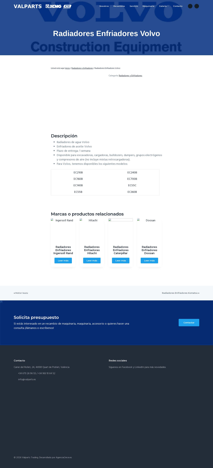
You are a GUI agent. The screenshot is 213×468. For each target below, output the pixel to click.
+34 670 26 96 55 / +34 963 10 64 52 (36, 373)
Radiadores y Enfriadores (82, 68)
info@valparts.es (27, 380)
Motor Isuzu (21, 293)
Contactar (188, 322)
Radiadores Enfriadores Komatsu (180, 293)
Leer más (63, 260)
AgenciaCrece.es (64, 457)
